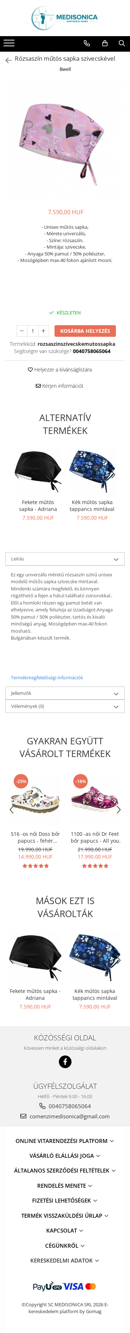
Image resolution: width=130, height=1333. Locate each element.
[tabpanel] (65, 141)
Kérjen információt (62, 385)
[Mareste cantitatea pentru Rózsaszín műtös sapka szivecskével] (43, 331)
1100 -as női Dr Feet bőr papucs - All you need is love (95, 837)
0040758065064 (69, 1106)
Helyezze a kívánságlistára (62, 369)
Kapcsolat (62, 1230)
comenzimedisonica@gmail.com (69, 1116)
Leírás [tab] (17, 558)
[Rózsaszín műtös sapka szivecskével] (65, 141)
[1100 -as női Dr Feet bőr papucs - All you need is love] (95, 799)
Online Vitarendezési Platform (62, 1140)
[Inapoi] (5, 60)
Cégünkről (62, 1245)
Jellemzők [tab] (21, 693)
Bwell (65, 69)
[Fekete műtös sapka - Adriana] (37, 471)
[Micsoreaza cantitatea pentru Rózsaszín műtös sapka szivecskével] (22, 331)
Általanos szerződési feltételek (62, 1170)
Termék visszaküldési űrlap (62, 1215)
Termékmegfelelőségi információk (47, 677)
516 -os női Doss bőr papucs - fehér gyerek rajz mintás (35, 837)
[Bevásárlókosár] (105, 43)
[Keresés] (122, 43)
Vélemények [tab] (27, 706)
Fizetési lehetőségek (62, 1200)
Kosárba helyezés (85, 330)
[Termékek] (10, 45)
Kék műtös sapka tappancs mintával (92, 505)
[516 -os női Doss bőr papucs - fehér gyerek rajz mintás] (35, 799)
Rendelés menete (62, 1185)
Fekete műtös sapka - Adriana (38, 505)
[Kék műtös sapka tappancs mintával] (92, 471)
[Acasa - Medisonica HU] (65, 18)
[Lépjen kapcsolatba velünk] (87, 43)
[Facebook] (65, 1061)
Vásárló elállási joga (62, 1155)
